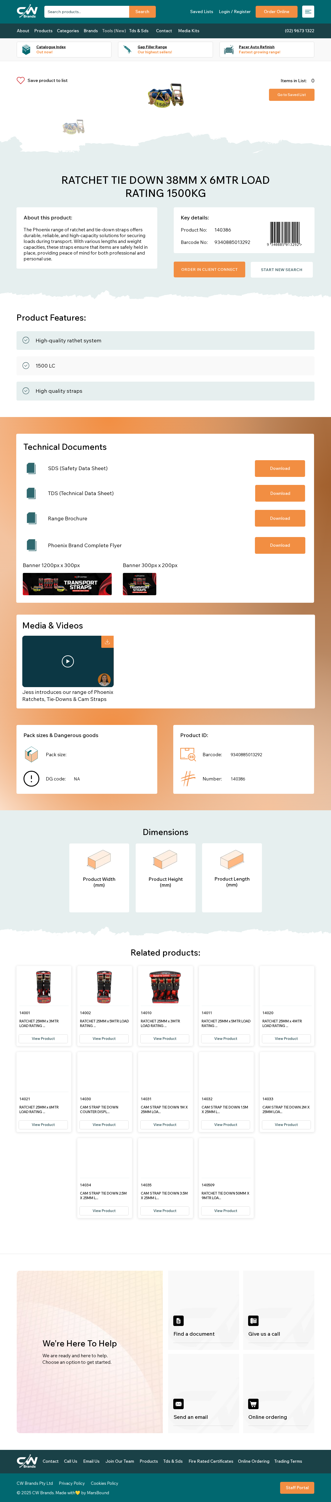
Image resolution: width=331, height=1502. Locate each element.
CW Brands (43, 1492)
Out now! (44, 52)
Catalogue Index (51, 47)
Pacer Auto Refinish (257, 47)
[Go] (107, 642)
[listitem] (203, 1310)
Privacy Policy (72, 1483)
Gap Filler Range (152, 47)
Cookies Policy (104, 1483)
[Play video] (68, 661)
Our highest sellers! (155, 52)
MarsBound (98, 1492)
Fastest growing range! (259, 52)
